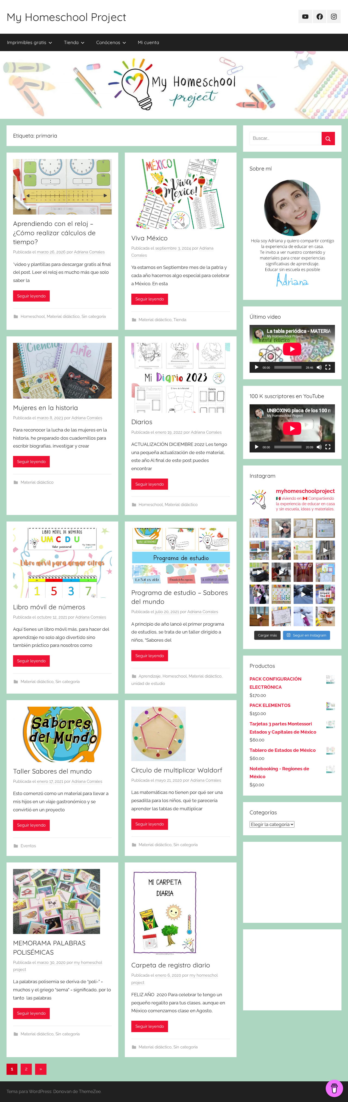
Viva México (149, 238)
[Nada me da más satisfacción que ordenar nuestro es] (281, 572)
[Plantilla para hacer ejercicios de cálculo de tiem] (303, 550)
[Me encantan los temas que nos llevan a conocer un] (259, 528)
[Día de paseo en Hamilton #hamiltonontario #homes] (281, 528)
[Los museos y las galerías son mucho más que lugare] (303, 572)
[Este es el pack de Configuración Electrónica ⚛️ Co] (303, 528)
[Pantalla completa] (328, 367)
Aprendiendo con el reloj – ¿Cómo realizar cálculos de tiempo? (54, 232)
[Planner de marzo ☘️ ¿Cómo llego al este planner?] (325, 572)
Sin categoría (94, 316)
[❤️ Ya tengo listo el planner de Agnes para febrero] (281, 616)
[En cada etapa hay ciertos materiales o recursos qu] (259, 616)
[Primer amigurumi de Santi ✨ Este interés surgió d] (325, 616)
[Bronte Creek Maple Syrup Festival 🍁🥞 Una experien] (281, 550)
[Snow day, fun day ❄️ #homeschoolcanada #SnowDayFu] (303, 616)
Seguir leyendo (31, 296)
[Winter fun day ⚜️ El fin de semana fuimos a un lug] (303, 594)
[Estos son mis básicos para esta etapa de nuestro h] (259, 572)
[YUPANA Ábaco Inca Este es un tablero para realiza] (281, 594)
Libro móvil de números (49, 607)
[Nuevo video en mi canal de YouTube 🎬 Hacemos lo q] (325, 594)
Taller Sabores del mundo (52, 771)
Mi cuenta (148, 42)
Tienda (71, 42)
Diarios (141, 422)
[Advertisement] (292, 882)
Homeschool (33, 316)
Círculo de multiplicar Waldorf (176, 770)
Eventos (28, 845)
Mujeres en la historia (45, 407)
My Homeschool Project (66, 17)
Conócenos (108, 42)
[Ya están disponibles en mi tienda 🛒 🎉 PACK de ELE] (259, 550)
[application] (292, 349)
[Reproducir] (256, 367)
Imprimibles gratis (26, 42)
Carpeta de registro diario (170, 965)
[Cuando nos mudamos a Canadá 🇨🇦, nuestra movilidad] (259, 594)
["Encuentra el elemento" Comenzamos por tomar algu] (325, 528)
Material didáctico (63, 316)
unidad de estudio (148, 683)
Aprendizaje (150, 676)
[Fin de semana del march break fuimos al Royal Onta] (325, 550)
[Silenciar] (319, 367)
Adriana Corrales (89, 252)
